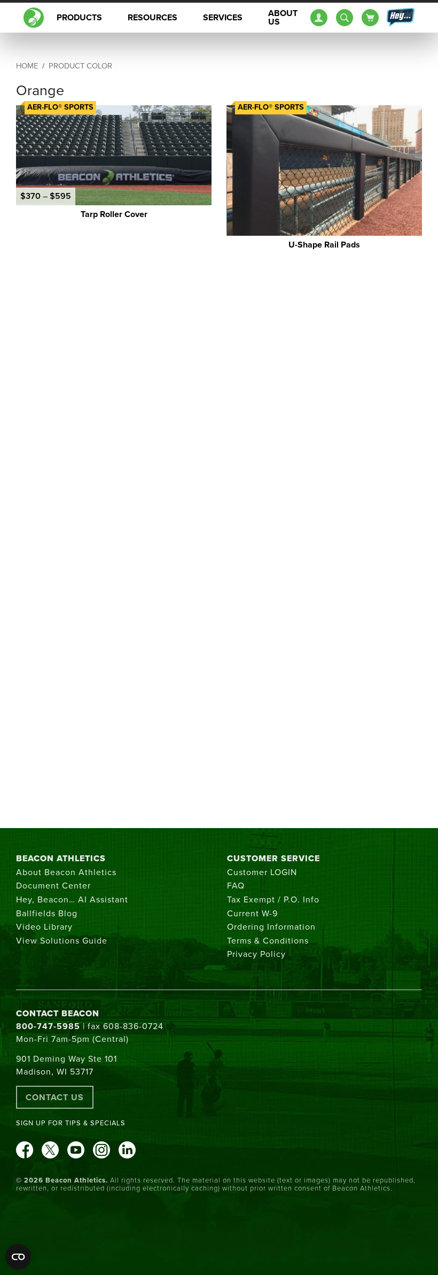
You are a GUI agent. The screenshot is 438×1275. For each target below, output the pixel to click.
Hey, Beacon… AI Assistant (72, 899)
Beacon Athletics (61, 858)
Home (27, 66)
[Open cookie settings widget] (18, 1257)
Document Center (53, 885)
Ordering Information (271, 927)
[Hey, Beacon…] (400, 18)
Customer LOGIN (262, 872)
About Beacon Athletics (66, 872)
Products (79, 17)
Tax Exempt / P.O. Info (273, 899)
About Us (283, 17)
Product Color (80, 66)
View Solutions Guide (61, 941)
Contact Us (55, 1097)
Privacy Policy (256, 954)
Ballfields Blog (46, 913)
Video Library (44, 927)
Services (223, 17)
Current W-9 (252, 913)
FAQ (236, 885)
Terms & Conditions (268, 941)
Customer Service (273, 858)
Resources (152, 17)
